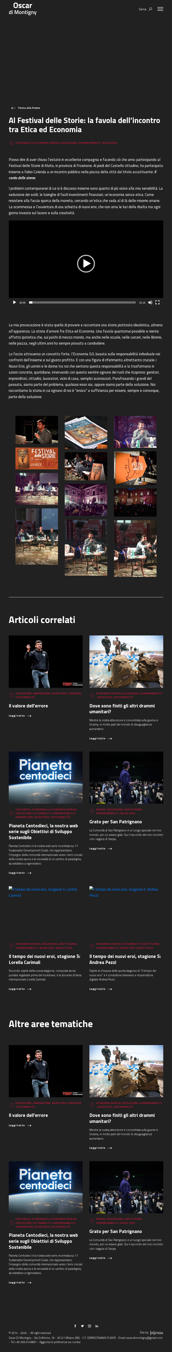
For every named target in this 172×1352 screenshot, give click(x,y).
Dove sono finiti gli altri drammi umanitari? (122, 708)
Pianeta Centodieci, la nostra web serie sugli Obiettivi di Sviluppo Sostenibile (43, 831)
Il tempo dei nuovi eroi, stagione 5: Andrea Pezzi (125, 959)
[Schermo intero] (157, 302)
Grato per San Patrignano (115, 821)
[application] (86, 263)
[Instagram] (89, 1326)
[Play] (14, 302)
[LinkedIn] (96, 1326)
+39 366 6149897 (26, 1342)
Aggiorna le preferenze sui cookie (60, 1342)
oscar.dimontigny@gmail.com (144, 1338)
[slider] (82, 302)
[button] (86, 264)
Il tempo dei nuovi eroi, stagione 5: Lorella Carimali (44, 959)
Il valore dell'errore (28, 705)
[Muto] (150, 302)
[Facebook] (75, 1326)
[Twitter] (82, 1326)
